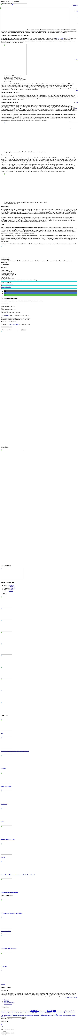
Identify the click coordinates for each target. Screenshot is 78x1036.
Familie (72, 1011)
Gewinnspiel (23, 1012)
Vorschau (73, 1015)
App (20, 1011)
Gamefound (18, 1012)
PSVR (10, 1015)
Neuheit (68, 1012)
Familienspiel (4, 1012)
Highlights (28, 1012)
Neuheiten (72, 1012)
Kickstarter (47, 1012)
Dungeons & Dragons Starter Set (9, 892)
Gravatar (6, 315)
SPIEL (38, 1015)
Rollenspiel (22, 1015)
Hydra (2, 821)
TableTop (51, 1015)
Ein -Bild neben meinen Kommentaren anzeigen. (16, 315)
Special (31, 1015)
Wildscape (11, 585)
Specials (35, 1015)
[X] (12, 4)
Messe (65, 1012)
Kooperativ (57, 1012)
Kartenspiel (34, 1012)
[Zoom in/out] (12, 1033)
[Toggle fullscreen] (8, 1033)
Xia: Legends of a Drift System (8, 948)
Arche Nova (4, 966)
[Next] (4, 1034)
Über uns (6, 1000)
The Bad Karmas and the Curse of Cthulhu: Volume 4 (15, 751)
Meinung (61, 1012)
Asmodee (28, 1011)
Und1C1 (11, 591)
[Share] (4, 1032)
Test (55, 1015)
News (3, 1015)
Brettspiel (34, 1010)
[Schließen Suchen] (70, 128)
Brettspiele (51, 1010)
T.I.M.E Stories (59, 38)
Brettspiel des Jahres (43, 1011)
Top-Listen (59, 1015)
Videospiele (68, 1015)
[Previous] (2, 1034)
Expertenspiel (68, 1011)
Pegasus (7, 1015)
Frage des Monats (12, 1012)
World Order (4, 804)
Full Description (69, 997)
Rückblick (27, 1015)
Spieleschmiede (44, 1015)
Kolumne (52, 1012)
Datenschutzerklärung (14, 324)
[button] (5, 291)
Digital (58, 1011)
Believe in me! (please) (6, 786)
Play (2, 733)
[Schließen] (2, 1033)
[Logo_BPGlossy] (35, 37)
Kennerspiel (40, 1012)
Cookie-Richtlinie (8, 1004)
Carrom (3, 984)
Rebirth (3, 857)
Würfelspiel (3, 1016)
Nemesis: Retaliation (6, 931)
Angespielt (12, 1011)
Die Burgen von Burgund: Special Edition (11, 913)
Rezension (16, 1015)
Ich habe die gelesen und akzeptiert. (16, 324)
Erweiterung (62, 1011)
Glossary (75, 997)
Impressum (6, 1001)
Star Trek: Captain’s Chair (8, 839)
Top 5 (64, 1015)
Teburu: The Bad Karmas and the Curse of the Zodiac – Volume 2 (18, 874)
